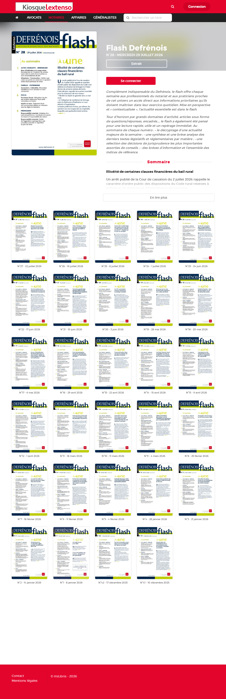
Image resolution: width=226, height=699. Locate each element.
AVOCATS (34, 17)
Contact (18, 676)
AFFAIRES (78, 17)
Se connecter (131, 81)
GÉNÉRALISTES (105, 17)
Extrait (136, 64)
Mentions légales (25, 680)
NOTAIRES (56, 17)
